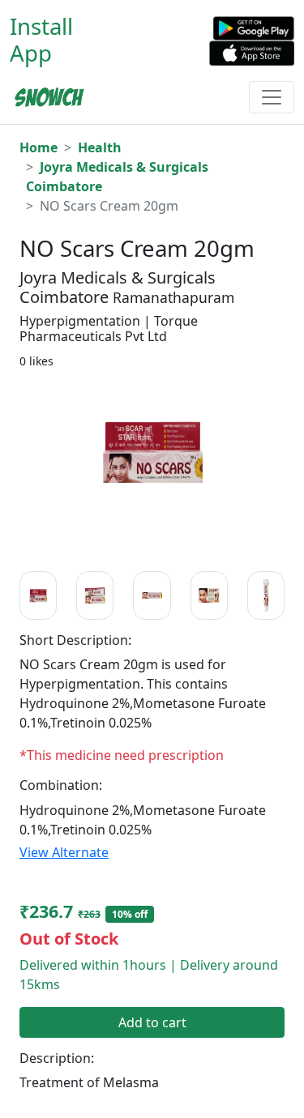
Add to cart (152, 1022)
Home (38, 147)
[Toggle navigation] (271, 97)
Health (100, 147)
